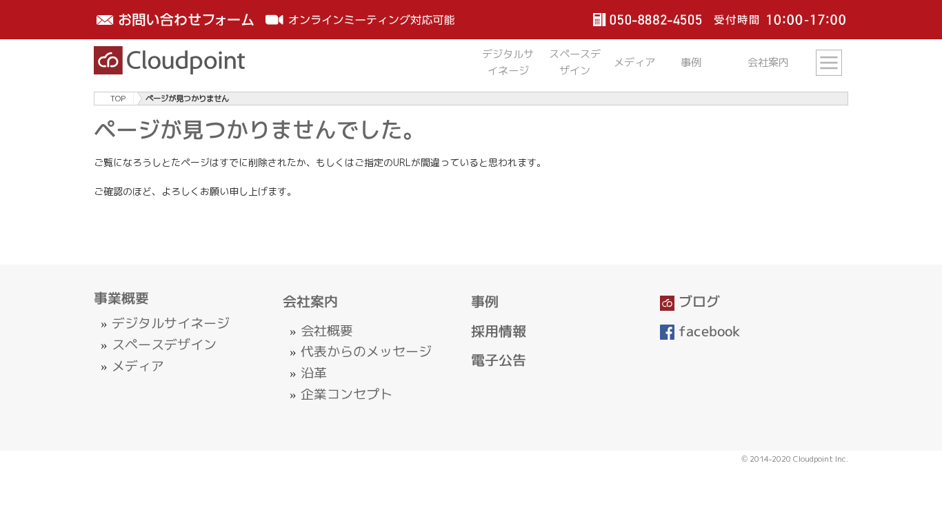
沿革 (314, 373)
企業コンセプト (346, 394)
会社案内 (310, 301)
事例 (485, 301)
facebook (707, 331)
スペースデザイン (164, 345)
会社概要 (327, 331)
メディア (138, 366)
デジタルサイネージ (171, 323)
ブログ (697, 301)
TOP (118, 98)
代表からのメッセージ (366, 351)
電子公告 (498, 360)
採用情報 (498, 331)
